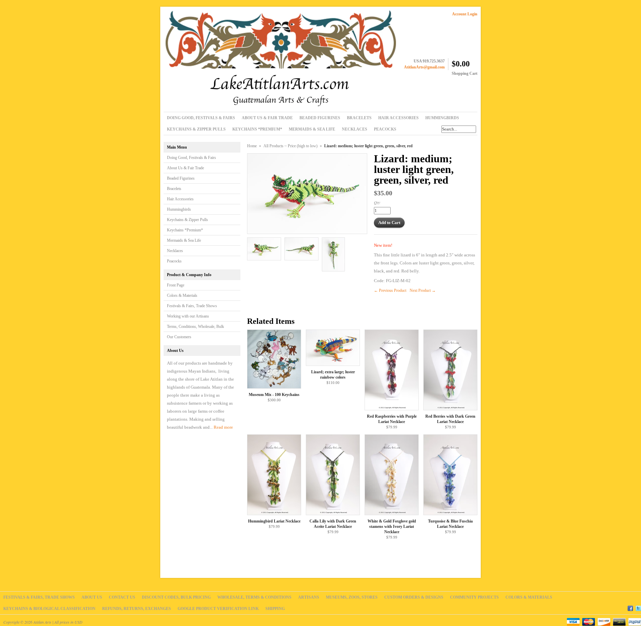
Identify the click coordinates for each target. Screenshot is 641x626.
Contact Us (122, 597)
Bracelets (174, 188)
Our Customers (179, 337)
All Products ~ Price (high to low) (290, 146)
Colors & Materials (182, 295)
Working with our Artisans (188, 316)
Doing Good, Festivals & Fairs (191, 157)
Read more (223, 427)
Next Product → (423, 290)
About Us (91, 597)
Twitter (638, 607)
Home (252, 146)
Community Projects (474, 597)
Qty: (377, 202)
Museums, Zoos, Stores (352, 597)
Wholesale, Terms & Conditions (254, 597)
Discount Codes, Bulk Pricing (176, 597)
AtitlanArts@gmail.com (424, 67)
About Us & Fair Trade (185, 168)
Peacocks (174, 261)
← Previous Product (390, 290)
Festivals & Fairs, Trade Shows (192, 305)
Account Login (464, 14)
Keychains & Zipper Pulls (187, 219)
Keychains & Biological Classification (49, 608)
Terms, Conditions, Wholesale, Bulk (195, 326)
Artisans (308, 597)
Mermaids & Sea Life (184, 240)
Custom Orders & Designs (413, 597)
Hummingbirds (179, 209)
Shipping (275, 608)
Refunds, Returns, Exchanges (136, 608)
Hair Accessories (180, 199)
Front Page (175, 285)
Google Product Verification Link (218, 608)
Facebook (630, 607)
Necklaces (175, 250)
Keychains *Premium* (185, 230)
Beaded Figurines (181, 178)
